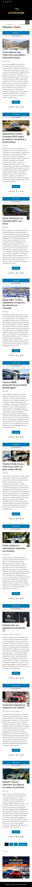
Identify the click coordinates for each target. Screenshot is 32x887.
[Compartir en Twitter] (19, 107)
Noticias (6, 145)
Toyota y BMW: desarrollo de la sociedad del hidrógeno (14, 385)
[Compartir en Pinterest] (21, 107)
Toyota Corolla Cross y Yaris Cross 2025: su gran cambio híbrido (13, 467)
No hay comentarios (16, 35)
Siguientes (23, 844)
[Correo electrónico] (23, 107)
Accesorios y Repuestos (15, 634)
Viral (17, 884)
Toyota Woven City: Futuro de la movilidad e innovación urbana (14, 55)
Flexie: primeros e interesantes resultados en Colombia (14, 548)
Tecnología (7, 61)
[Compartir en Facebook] (17, 107)
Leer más (16, 102)
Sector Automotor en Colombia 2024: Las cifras (12, 221)
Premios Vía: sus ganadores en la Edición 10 (13, 628)
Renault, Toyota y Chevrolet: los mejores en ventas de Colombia (13, 785)
